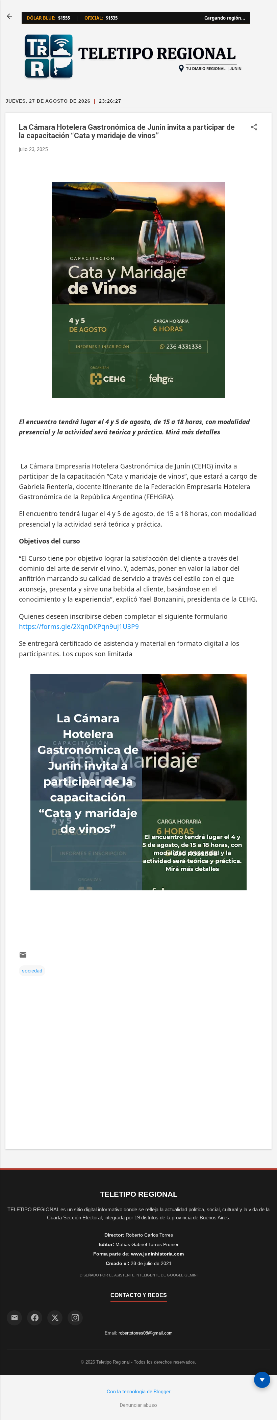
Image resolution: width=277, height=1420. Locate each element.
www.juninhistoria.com (157, 1254)
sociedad (32, 971)
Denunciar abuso (138, 1405)
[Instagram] (75, 1317)
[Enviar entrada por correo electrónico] (23, 957)
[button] (254, 127)
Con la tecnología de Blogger (139, 1392)
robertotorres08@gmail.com (146, 1333)
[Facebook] (34, 1317)
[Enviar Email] (14, 1317)
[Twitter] (54, 1317)
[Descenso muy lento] (262, 1380)
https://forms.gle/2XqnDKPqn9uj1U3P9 (79, 626)
